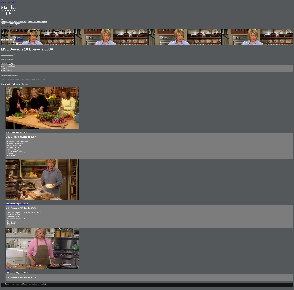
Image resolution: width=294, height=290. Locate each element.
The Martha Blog (20, 22)
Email (12, 64)
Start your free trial (8, 40)
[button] (2, 19)
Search (11, 22)
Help (3, 284)
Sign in (44, 22)
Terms (7, 284)
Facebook (4, 64)
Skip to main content (8, 2)
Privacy (13, 284)
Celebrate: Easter (7, 55)
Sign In (17, 24)
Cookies (19, 284)
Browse (4, 22)
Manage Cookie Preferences (32, 284)
